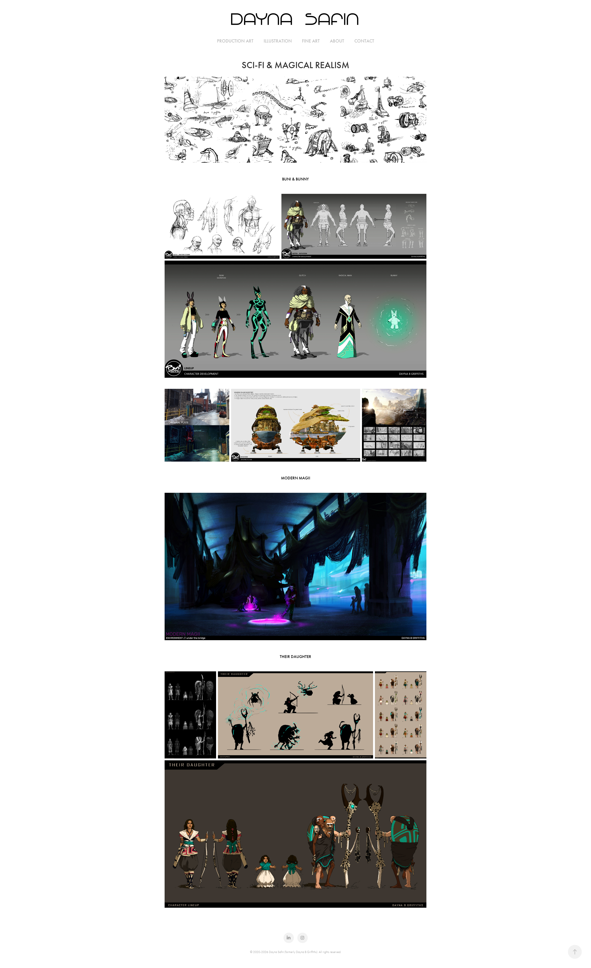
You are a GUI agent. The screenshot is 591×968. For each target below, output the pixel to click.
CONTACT (364, 41)
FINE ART (311, 41)
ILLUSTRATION (278, 41)
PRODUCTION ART (235, 41)
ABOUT (337, 41)
